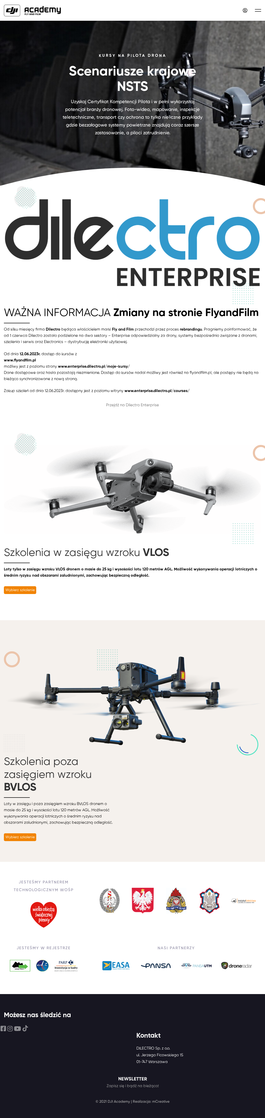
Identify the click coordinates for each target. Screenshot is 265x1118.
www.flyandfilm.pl (20, 360)
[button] (20, 590)
